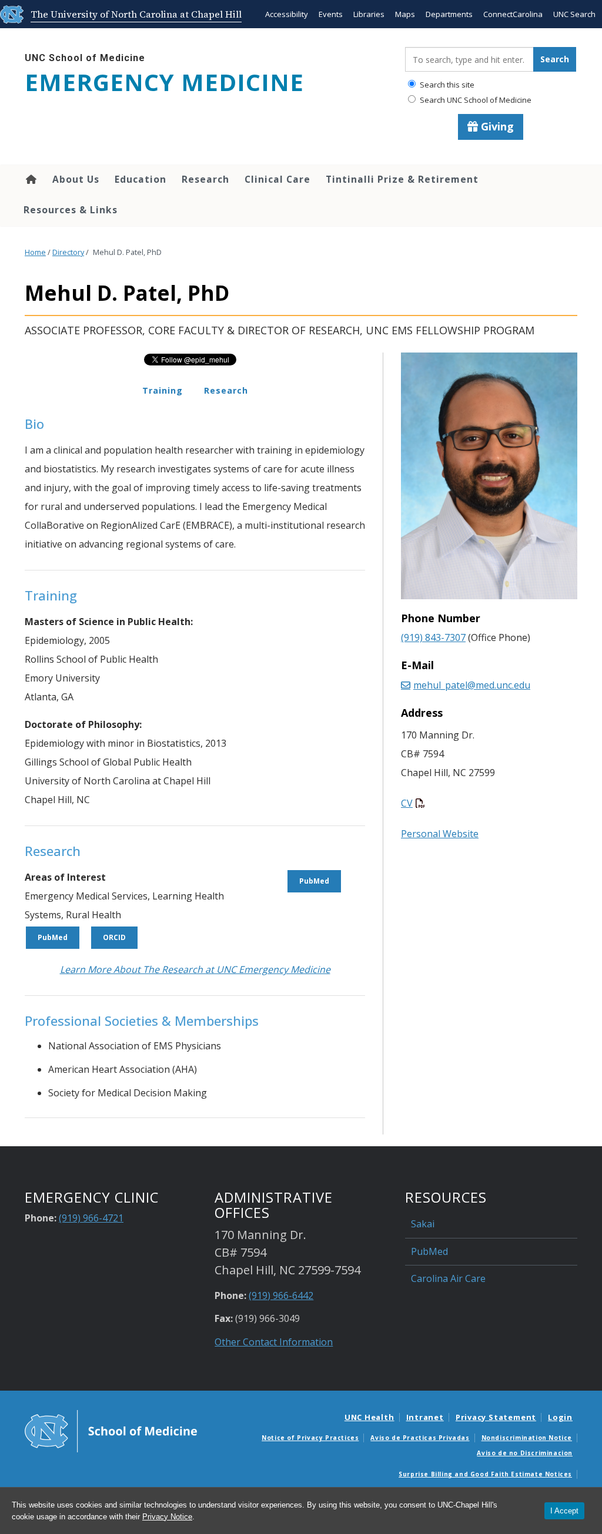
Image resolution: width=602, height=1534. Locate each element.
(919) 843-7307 (433, 637)
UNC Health (369, 1417)
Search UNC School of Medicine (474, 100)
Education (140, 179)
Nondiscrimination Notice (526, 1438)
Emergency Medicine (164, 82)
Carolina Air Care (448, 1278)
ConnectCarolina (513, 14)
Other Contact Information (274, 1341)
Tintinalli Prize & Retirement (402, 179)
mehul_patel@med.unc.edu (471, 685)
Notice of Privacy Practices (310, 1438)
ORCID (114, 937)
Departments (449, 14)
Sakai (422, 1223)
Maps (405, 14)
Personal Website (440, 833)
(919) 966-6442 (281, 1295)
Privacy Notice (167, 1516)
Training (162, 390)
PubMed (53, 937)
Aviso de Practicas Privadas (419, 1438)
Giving (496, 126)
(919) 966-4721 (91, 1217)
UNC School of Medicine (85, 57)
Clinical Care (277, 179)
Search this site (446, 84)
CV (407, 803)
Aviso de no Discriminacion (525, 1453)
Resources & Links (71, 209)
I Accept (564, 1510)
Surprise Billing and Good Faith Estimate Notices (485, 1474)
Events (331, 14)
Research (205, 179)
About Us (75, 179)
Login (560, 1417)
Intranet (425, 1417)
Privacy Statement (496, 1417)
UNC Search (574, 14)
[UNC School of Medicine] (111, 1430)
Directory (68, 252)
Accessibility (286, 14)
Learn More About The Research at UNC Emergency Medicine (195, 969)
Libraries (368, 14)
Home (30, 179)
